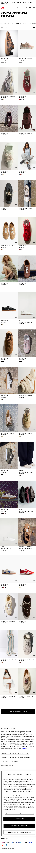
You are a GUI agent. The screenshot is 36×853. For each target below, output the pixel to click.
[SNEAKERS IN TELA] (9, 532)
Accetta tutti (19, 819)
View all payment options (7, 848)
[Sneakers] (9, 43)
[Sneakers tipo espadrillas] (9, 231)
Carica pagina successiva (18, 711)
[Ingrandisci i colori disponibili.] (20, 62)
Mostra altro (6, 765)
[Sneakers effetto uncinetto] (27, 118)
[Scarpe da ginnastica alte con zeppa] (27, 380)
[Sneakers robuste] (27, 43)
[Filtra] (34, 28)
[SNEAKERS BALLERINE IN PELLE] (27, 494)
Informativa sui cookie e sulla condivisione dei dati (19, 814)
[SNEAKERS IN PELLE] (27, 305)
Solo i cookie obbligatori (19, 825)
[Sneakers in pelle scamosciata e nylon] (27, 455)
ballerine (24, 748)
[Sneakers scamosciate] (27, 532)
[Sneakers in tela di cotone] (27, 681)
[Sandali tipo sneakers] (27, 193)
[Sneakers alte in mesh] (9, 681)
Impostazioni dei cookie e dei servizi (19, 832)
